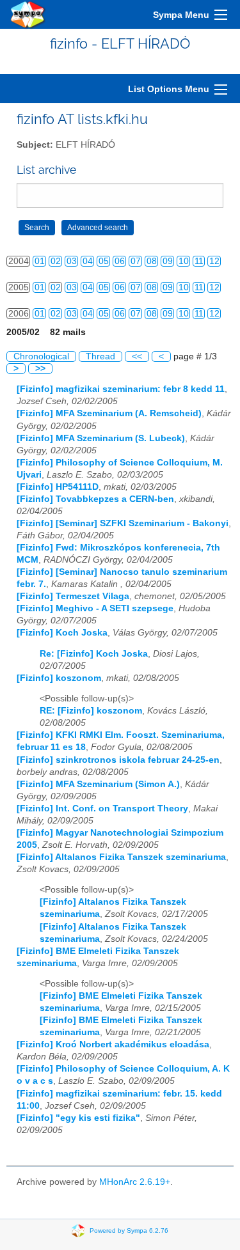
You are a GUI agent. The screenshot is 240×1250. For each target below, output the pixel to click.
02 (56, 261)
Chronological (41, 356)
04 (88, 261)
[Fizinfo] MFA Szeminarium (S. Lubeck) (101, 438)
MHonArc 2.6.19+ (134, 1182)
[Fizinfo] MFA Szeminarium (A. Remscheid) (109, 413)
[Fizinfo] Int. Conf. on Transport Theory (102, 808)
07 (136, 261)
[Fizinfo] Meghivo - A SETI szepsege (95, 608)
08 (152, 261)
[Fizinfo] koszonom (59, 678)
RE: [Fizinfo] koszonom (91, 710)
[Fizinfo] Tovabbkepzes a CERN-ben (95, 499)
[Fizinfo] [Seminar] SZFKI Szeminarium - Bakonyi (122, 523)
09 (168, 261)
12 (214, 261)
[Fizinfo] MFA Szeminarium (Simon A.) (98, 784)
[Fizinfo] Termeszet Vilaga (73, 596)
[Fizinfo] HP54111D (58, 487)
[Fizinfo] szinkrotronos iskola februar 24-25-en (118, 760)
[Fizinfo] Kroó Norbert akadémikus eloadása (113, 1044)
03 (72, 261)
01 (40, 261)
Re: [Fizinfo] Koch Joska (94, 654)
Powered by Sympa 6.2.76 (129, 1229)
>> (40, 368)
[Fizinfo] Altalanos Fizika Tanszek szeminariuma (121, 857)
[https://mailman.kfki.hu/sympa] (28, 14)
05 (104, 261)
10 (184, 261)
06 (120, 261)
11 (199, 261)
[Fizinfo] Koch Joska (62, 632)
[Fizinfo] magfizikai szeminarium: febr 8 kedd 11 (121, 389)
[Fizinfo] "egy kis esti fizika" (78, 1118)
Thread (100, 356)
